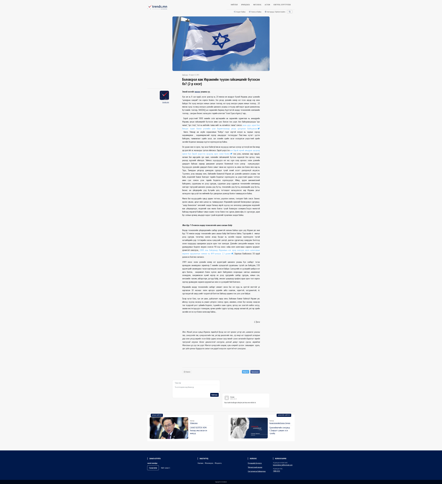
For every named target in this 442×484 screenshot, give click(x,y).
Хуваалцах (255, 372)
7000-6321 (276, 471)
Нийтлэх (214, 395)
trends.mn (165, 102)
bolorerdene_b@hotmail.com (282, 465)
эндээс (197, 91)
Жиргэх (245, 372)
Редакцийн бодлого (255, 463)
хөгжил (200, 463)
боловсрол (209, 463)
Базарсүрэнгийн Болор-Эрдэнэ (279, 423)
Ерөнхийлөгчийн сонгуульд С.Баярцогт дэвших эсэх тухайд (279, 430)
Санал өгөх (153, 468)
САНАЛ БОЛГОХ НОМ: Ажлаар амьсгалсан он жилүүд (198, 430)
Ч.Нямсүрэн (194, 423)
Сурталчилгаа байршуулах (257, 471)
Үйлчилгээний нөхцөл (255, 467)
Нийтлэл (185, 75)
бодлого (218, 463)
